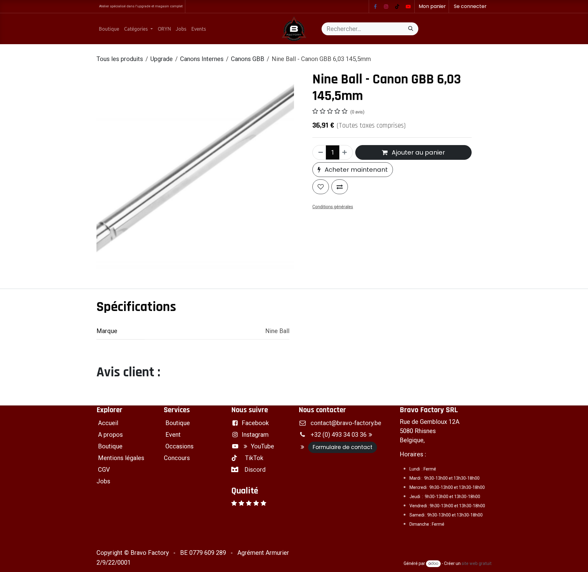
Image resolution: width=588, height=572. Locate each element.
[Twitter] (408, 6)
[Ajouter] (345, 152)
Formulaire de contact (342, 447)
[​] (375, 6)
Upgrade (161, 59)
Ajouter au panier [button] (417, 152)
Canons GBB (247, 59)
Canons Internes (202, 59)
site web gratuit (477, 563)
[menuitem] (109, 29)
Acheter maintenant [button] (355, 169)
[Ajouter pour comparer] (339, 186)
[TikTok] (397, 6)
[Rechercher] (410, 28)
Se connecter (470, 6)
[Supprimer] (319, 152)
